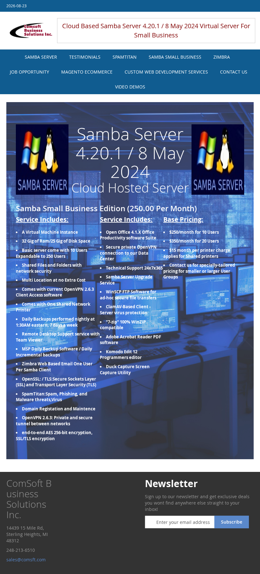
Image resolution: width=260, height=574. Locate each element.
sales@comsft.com (26, 560)
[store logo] (31, 31)
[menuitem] (41, 56)
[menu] (130, 71)
